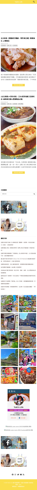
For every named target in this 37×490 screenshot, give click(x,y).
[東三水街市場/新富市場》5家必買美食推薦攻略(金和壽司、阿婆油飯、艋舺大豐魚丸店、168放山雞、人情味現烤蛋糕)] (27, 322)
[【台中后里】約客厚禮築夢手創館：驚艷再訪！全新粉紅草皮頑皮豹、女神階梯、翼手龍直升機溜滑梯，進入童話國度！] (27, 358)
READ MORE (18, 85)
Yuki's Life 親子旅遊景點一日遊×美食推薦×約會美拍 (20, 482)
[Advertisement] (18, 18)
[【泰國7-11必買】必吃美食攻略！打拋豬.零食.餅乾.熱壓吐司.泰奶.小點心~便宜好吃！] (9, 375)
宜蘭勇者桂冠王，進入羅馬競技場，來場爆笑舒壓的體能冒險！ (17, 264)
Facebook (13, 475)
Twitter (18, 475)
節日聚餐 (21, 104)
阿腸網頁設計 (21, 486)
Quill (20, 484)
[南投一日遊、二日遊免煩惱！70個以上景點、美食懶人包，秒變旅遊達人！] (27, 304)
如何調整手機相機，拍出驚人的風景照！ (11, 267)
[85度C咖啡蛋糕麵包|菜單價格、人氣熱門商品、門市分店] (27, 375)
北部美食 (3, 45)
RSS (24, 475)
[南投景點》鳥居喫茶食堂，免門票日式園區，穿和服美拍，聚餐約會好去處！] (9, 340)
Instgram (15, 475)
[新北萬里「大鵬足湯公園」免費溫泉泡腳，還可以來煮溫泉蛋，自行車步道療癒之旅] (9, 322)
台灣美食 (15, 45)
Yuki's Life (18, 2)
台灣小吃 (9, 45)
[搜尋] (34, 194)
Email (21, 475)
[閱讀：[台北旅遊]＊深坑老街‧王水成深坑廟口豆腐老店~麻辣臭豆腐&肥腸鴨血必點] (18, 158)
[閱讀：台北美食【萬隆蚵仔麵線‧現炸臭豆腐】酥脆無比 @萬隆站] (18, 71)
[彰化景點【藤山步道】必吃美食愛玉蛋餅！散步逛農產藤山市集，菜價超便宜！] (9, 304)
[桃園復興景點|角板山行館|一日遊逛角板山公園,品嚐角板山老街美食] (9, 358)
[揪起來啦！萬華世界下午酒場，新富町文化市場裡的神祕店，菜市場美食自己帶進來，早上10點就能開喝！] (27, 340)
